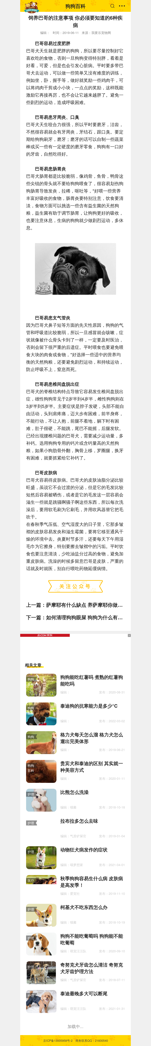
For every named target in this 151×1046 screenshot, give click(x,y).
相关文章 (33, 665)
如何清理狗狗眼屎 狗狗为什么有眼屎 (87, 617)
